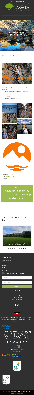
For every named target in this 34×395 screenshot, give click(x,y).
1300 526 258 (12, 174)
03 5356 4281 (19, 1)
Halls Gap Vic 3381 (17, 299)
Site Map (4, 267)
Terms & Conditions (6, 260)
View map (17, 295)
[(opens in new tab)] (6, 354)
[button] (8, 248)
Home (3, 37)
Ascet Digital (20, 393)
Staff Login (4, 270)
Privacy (4, 265)
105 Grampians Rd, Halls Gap (10, 180)
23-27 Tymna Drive (17, 297)
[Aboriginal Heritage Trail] (17, 236)
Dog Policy (4, 263)
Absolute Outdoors (10, 176)
